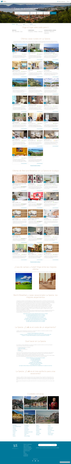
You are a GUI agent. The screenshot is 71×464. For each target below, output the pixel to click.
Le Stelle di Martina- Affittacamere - (34, 218)
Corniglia (14, 429)
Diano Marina (38, 433)
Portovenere (26, 426)
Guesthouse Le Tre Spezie (32, 104)
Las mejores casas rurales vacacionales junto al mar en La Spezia (35, 319)
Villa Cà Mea (15, 52)
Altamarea (45, 104)
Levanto (49, 426)
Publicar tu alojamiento (28, 444)
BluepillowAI (26, 455)
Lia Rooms (30, 201)
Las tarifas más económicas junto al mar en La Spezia (35, 321)
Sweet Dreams (30, 70)
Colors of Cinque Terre (31, 52)
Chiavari (37, 427)
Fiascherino (26, 430)
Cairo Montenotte (51, 430)
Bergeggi (37, 434)
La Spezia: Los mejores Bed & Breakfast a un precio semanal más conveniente (35, 335)
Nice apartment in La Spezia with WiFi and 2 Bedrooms (36, 156)
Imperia (49, 425)
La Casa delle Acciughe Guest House (50, 183)
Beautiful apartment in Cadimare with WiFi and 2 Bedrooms (53, 87)
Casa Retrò (30, 122)
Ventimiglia (15, 425)
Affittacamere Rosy (16, 156)
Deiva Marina (26, 429)
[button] (32, 461)
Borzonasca (50, 429)
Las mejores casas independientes (35, 362)
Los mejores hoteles (35, 361)
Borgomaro (26, 433)
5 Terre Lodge (30, 139)
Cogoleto (38, 431)
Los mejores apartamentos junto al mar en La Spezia (35, 314)
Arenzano (26, 427)
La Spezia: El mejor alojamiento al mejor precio (35, 333)
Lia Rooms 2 (46, 218)
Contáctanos (26, 454)
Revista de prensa (27, 450)
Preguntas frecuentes (27, 449)
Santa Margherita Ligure (17, 426)
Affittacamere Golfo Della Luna (49, 201)
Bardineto (38, 430)
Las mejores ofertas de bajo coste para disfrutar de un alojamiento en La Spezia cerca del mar (35, 365)
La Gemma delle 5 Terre (16, 235)
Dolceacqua (15, 430)
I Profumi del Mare (15, 218)
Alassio (14, 434)
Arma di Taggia (38, 429)
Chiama (14, 431)
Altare (25, 434)
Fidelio (14, 201)
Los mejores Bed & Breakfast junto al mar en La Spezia (35, 315)
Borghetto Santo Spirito (28, 431)
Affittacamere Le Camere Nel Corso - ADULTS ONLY (21, 183)
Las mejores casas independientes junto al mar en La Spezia (35, 318)
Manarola (37, 426)
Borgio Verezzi (50, 427)
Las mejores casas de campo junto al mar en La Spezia (35, 320)
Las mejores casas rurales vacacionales (35, 363)
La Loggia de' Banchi (47, 253)
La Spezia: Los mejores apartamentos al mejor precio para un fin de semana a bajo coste (35, 334)
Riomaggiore (26, 425)
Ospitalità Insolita (47, 139)
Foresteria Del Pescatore (16, 104)
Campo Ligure (50, 434)
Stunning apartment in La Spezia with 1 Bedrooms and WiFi (22, 87)
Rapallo (37, 425)
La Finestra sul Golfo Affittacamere (49, 52)
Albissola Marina (50, 433)
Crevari (14, 433)
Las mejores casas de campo (35, 364)
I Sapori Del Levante (16, 122)
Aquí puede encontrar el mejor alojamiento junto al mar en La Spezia (35, 313)
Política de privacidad (27, 446)
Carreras (25, 453)
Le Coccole (46, 122)
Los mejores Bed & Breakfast (35, 360)
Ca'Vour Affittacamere (16, 139)
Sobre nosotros (26, 445)
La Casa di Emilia (46, 70)
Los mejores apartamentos (35, 358)
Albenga (14, 427)
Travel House (30, 235)
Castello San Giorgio (21, 348)
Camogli (49, 431)
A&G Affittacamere (31, 183)
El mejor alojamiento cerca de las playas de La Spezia (35, 357)
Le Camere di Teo (15, 253)
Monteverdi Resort (47, 235)
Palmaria (19, 350)
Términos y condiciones (28, 448)
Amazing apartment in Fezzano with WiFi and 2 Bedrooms (37, 87)
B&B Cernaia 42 (30, 253)
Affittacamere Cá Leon (16, 70)
